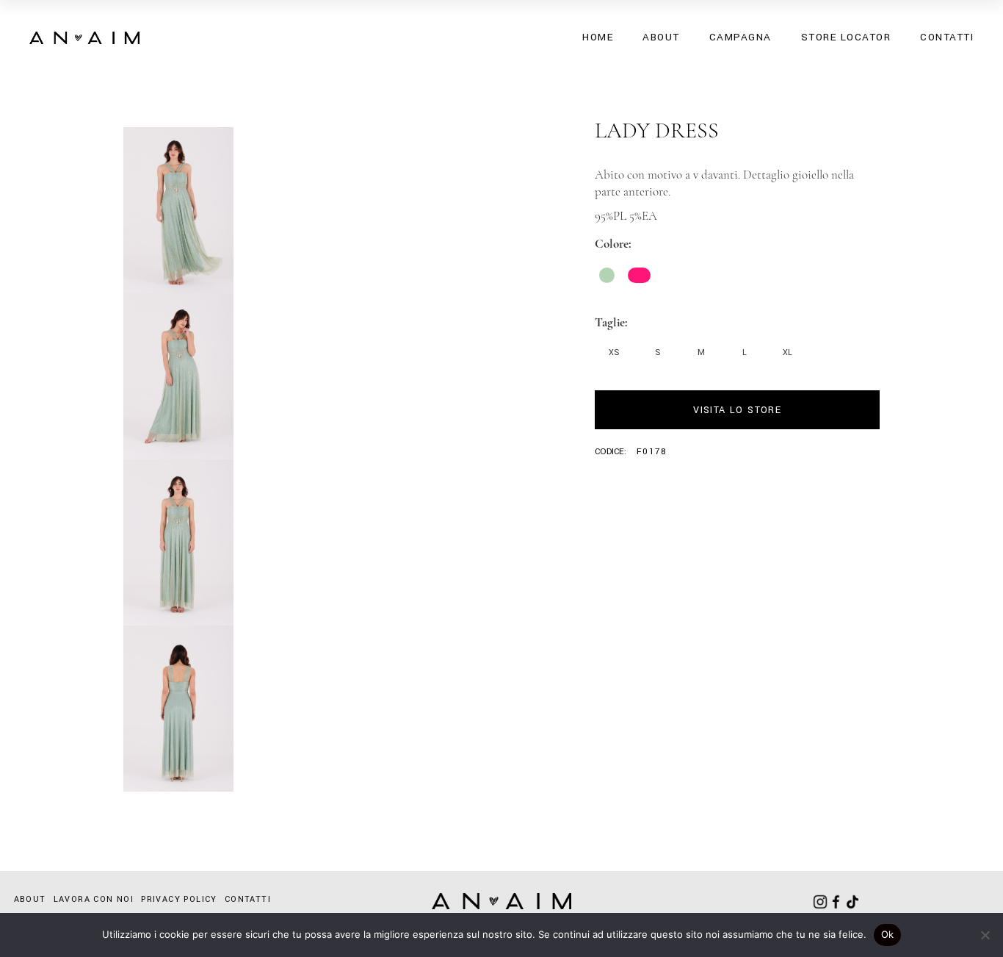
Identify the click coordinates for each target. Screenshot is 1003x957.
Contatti (248, 899)
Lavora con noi (94, 899)
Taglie (610, 322)
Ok (887, 934)
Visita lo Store (737, 410)
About (30, 899)
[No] (984, 935)
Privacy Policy (179, 899)
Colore (612, 243)
